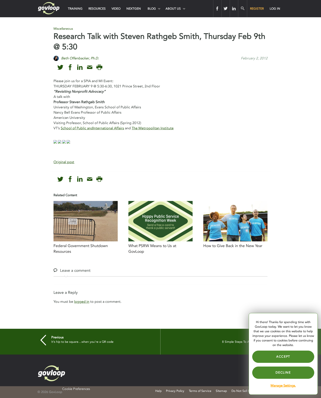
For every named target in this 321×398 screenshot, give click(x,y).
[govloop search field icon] (242, 8)
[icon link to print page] (99, 67)
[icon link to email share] (90, 67)
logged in (81, 301)
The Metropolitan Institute (153, 128)
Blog (152, 9)
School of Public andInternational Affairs (92, 128)
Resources (97, 9)
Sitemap (221, 391)
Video (116, 9)
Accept (283, 357)
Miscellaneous (63, 29)
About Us (173, 9)
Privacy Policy (175, 391)
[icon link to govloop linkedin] (80, 67)
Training (75, 9)
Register (257, 9)
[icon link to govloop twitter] (60, 67)
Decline (283, 372)
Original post (64, 162)
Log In (275, 9)
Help (158, 391)
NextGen (133, 9)
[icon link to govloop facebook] (70, 67)
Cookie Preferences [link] (76, 389)
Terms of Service (200, 391)
